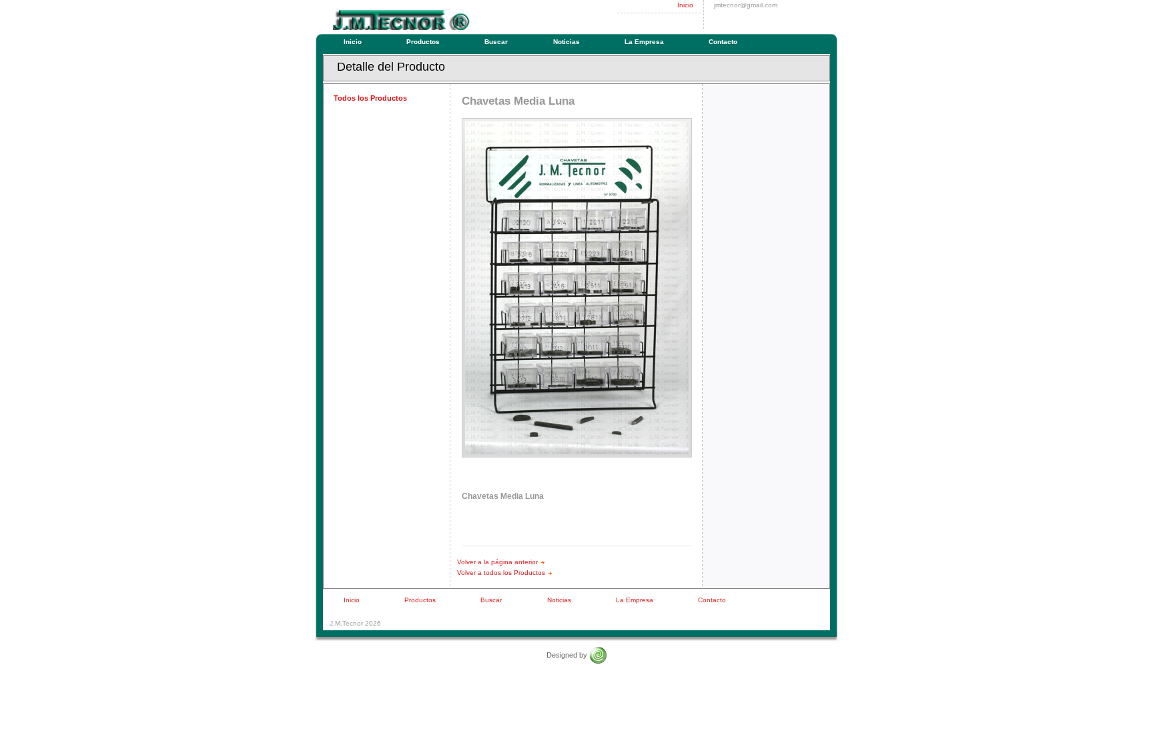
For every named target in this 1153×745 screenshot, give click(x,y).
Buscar (496, 41)
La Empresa (644, 41)
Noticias (566, 41)
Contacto (723, 41)
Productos (423, 41)
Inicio (685, 5)
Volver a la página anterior (497, 562)
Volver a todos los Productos (501, 572)
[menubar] (542, 42)
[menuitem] (356, 42)
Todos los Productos (370, 98)
